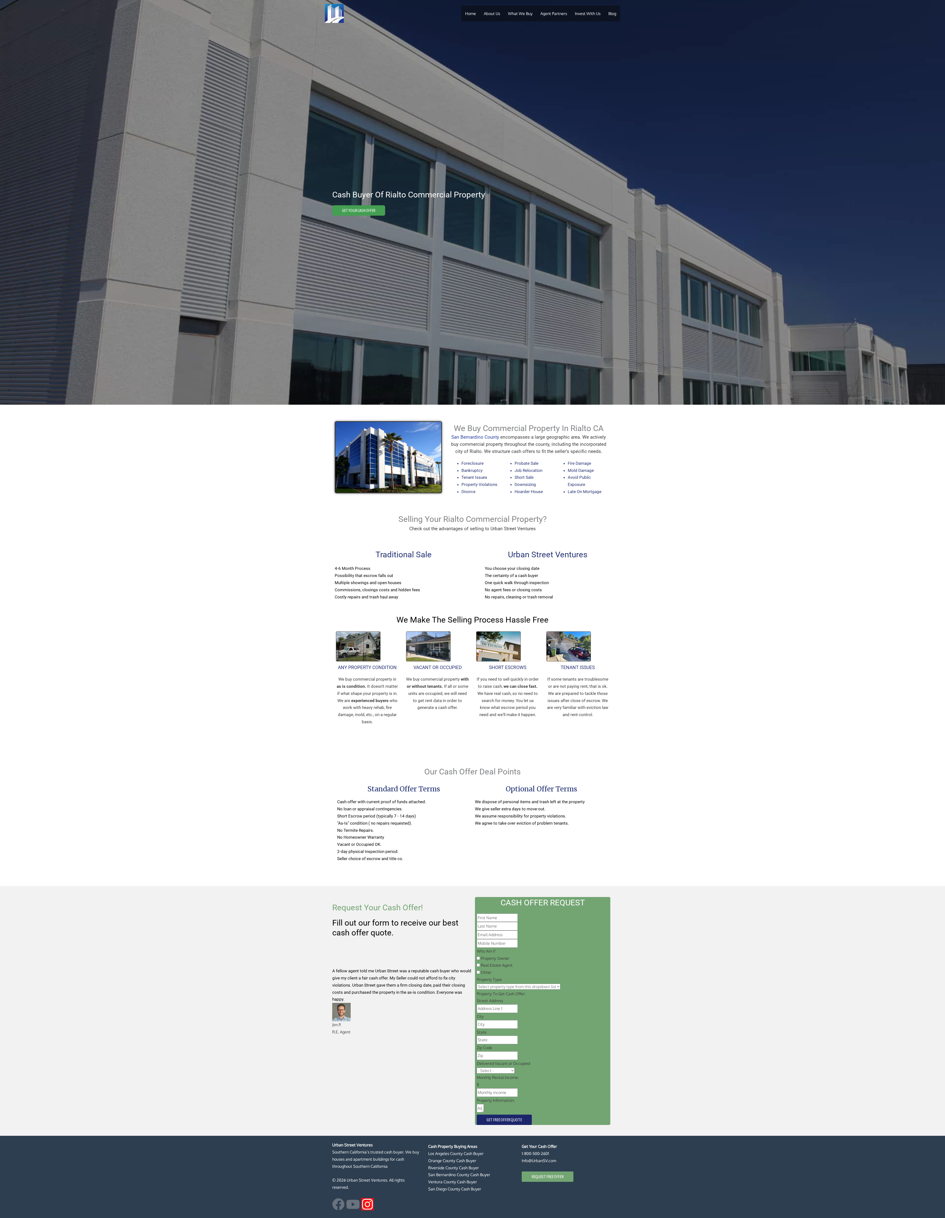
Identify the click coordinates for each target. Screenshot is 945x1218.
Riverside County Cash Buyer (453, 1167)
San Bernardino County (475, 437)
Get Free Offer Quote (504, 1120)
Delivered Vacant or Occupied (503, 1063)
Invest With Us (587, 13)
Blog (612, 13)
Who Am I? (486, 951)
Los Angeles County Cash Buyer (456, 1153)
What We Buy (520, 13)
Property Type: (490, 979)
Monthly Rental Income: (498, 1077)
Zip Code (484, 1047)
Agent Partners (553, 13)
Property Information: (496, 1100)
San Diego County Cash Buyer (454, 1188)
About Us (492, 13)
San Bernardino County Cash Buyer (459, 1174)
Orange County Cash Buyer (452, 1160)
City (480, 1016)
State (482, 1032)
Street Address (490, 1000)
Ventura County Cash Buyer (452, 1181)
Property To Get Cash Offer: (501, 993)
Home (470, 13)
